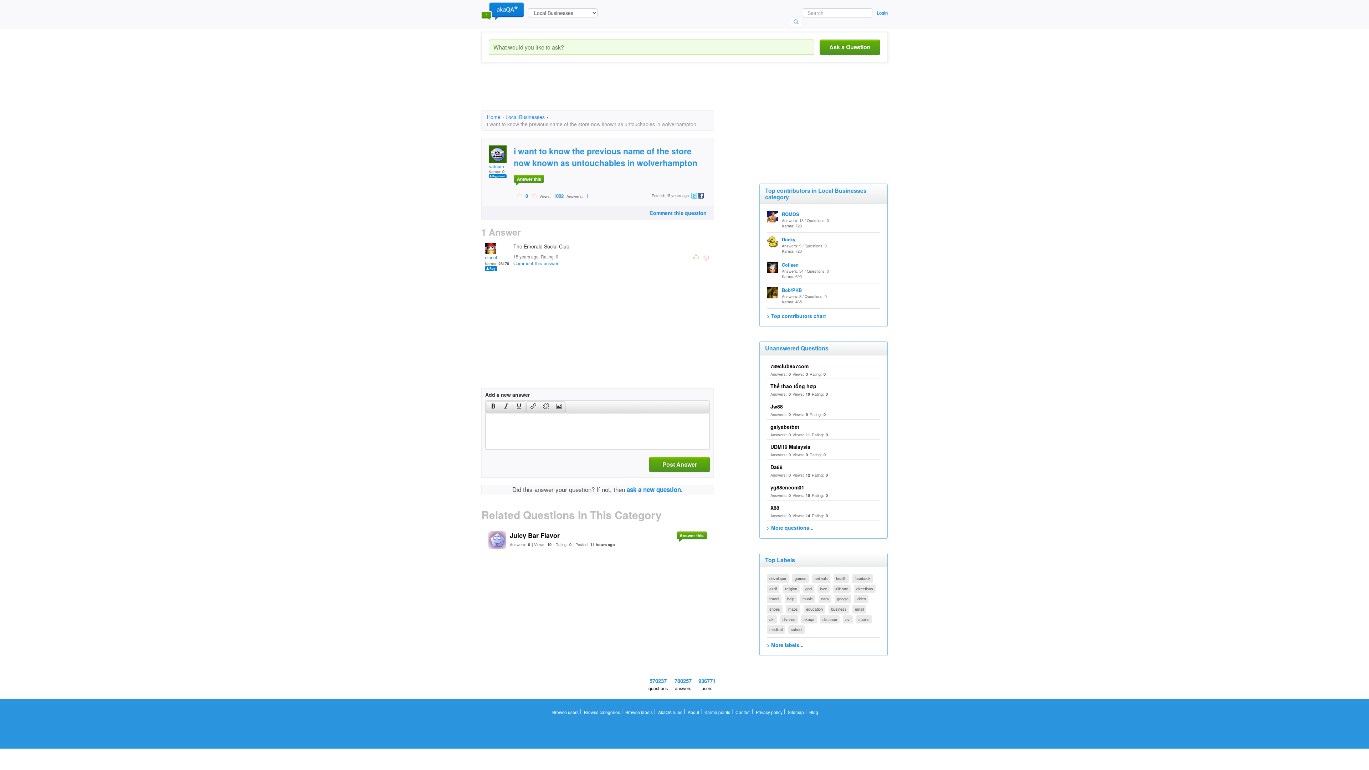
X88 (774, 507)
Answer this (529, 179)
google (842, 598)
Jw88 (776, 406)
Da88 (776, 467)
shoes (774, 609)
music (808, 598)
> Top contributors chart (796, 315)
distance (829, 619)
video (861, 598)
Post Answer (679, 464)
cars (825, 598)
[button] (493, 406)
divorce (789, 619)
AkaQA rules (670, 712)
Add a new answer (507, 394)
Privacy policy (769, 712)
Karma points (717, 712)
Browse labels (639, 712)
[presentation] (493, 407)
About (693, 712)
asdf (773, 588)
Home (494, 116)
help (790, 598)
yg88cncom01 (787, 487)
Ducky (788, 239)
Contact (742, 712)
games (800, 578)
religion (791, 588)
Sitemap (796, 712)
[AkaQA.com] (502, 11)
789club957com (789, 366)
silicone (841, 588)
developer (777, 578)
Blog (813, 712)
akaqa (809, 619)
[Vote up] (520, 196)
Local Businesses (525, 116)
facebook (863, 578)
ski (771, 619)
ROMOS (790, 214)
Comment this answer (535, 263)
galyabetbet (784, 426)
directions (864, 588)
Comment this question (678, 212)
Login (882, 13)
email (859, 609)
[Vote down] (534, 196)
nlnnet (491, 257)
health (841, 578)
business (839, 609)
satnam (496, 166)
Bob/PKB (792, 290)
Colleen (790, 264)
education (814, 609)
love (823, 588)
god (808, 588)
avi (847, 619)
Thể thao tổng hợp (793, 386)
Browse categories (602, 712)
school (796, 629)
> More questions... (790, 527)
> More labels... (785, 644)
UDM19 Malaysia (790, 446)
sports (864, 619)
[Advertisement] (611, 93)
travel (774, 598)
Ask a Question (850, 47)
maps (793, 609)
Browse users (565, 712)
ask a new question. (655, 489)
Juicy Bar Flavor (535, 535)
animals (821, 578)
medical (776, 629)
